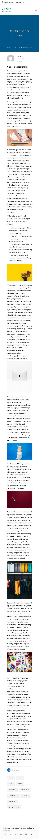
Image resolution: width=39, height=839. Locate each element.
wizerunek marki (14, 807)
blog (20, 61)
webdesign (12, 801)
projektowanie (13, 795)
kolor (10, 784)
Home (8, 47)
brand (11, 778)
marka (20, 784)
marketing (12, 790)
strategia (26, 795)
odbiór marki (25, 790)
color (20, 778)
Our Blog (14, 47)
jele (21, 56)
